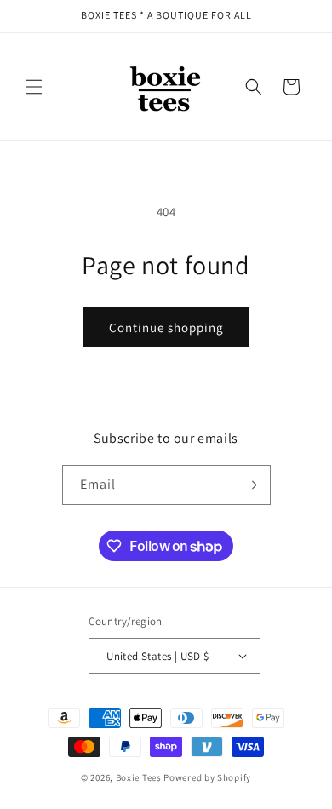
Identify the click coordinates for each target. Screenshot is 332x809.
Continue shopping (166, 327)
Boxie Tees (139, 777)
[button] (34, 87)
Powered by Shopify (207, 777)
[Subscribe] (251, 485)
